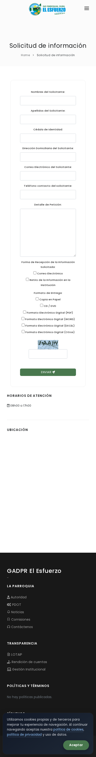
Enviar (46, 372)
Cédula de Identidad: (48, 129)
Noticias (17, 612)
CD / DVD (49, 306)
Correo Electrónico (49, 273)
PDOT (16, 604)
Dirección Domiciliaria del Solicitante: (48, 148)
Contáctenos (21, 627)
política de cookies (68, 729)
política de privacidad (24, 734)
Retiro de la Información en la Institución (49, 282)
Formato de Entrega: (48, 293)
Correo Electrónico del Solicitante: (48, 167)
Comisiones (20, 619)
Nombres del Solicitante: (48, 92)
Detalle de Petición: (48, 204)
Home (25, 55)
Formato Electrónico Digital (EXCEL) (50, 325)
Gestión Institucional (28, 669)
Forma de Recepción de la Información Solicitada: (48, 264)
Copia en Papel (50, 299)
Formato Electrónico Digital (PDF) (49, 312)
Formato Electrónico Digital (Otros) (50, 332)
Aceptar (76, 745)
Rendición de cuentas (29, 662)
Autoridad (18, 597)
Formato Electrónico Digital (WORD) (49, 319)
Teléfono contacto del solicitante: (48, 186)
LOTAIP (16, 654)
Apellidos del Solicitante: (48, 110)
